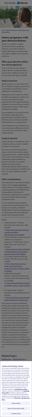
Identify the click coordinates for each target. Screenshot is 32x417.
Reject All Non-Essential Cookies (16, 408)
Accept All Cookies (16, 413)
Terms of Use (17, 398)
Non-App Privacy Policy (21, 389)
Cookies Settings (16, 403)
